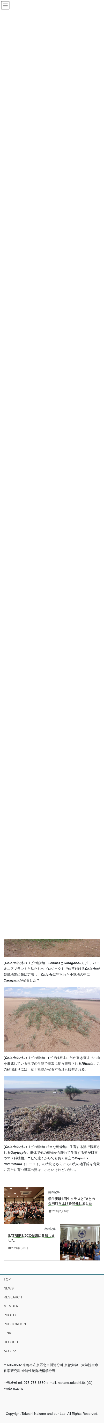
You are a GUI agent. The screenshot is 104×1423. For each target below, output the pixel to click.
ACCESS (10, 1351)
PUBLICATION (15, 1324)
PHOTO (10, 1315)
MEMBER (11, 1306)
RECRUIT (11, 1342)
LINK (7, 1333)
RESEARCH (13, 1297)
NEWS (9, 1288)
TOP (7, 1279)
